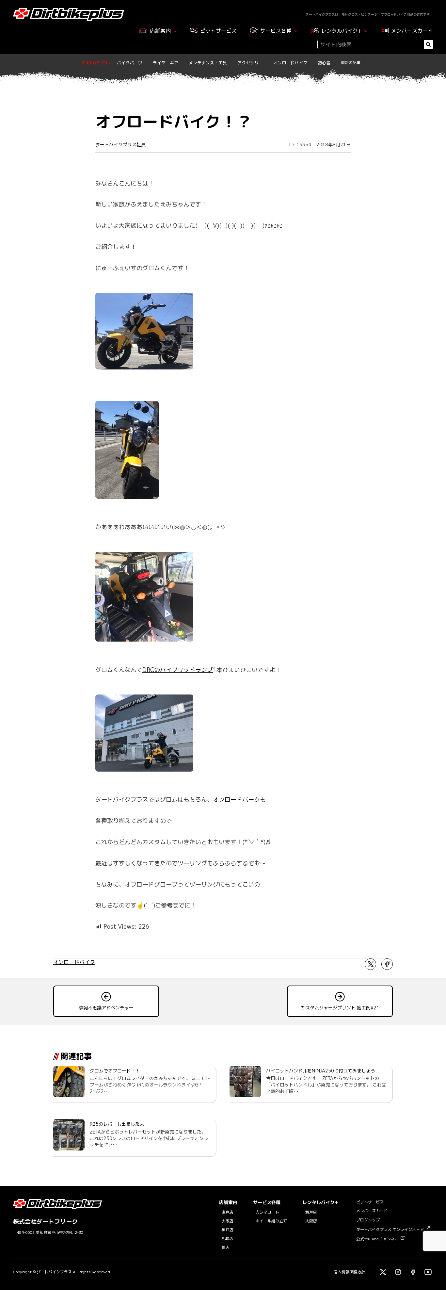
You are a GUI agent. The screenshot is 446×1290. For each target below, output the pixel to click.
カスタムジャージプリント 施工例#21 (340, 1007)
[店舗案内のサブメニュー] (175, 31)
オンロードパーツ (236, 799)
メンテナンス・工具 (208, 63)
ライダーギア (165, 63)
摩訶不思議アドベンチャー (106, 1007)
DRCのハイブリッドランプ (177, 670)
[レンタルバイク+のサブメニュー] (366, 31)
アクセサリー (250, 63)
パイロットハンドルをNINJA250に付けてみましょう (320, 1071)
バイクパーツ (129, 63)
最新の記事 (350, 62)
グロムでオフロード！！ (115, 1071)
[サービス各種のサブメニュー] (296, 31)
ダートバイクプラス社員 (120, 144)
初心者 (324, 63)
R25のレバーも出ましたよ (117, 1124)
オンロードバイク (290, 63)
